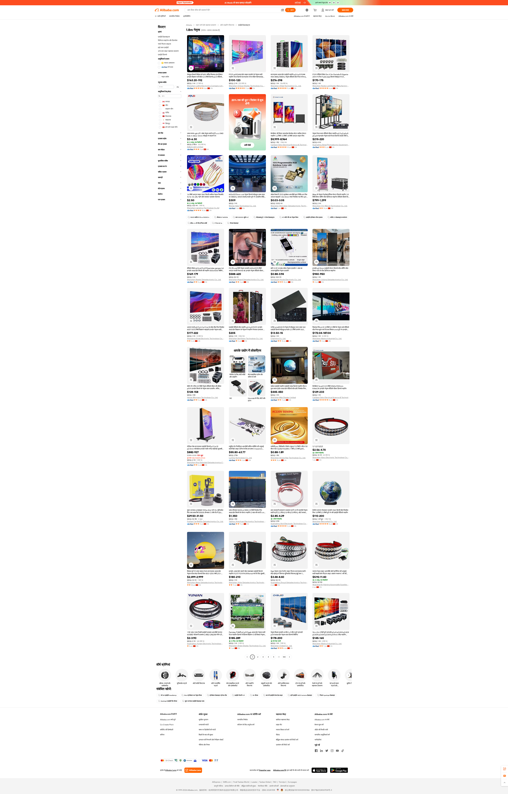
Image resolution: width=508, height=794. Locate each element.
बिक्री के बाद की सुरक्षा (206, 735)
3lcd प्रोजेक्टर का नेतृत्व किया (193, 695)
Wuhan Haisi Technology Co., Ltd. (242, 206)
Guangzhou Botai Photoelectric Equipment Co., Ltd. (331, 145)
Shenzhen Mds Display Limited (283, 397)
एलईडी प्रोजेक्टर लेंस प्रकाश (314, 217)
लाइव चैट (279, 725)
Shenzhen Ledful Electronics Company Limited (205, 86)
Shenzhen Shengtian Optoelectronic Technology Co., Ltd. (289, 206)
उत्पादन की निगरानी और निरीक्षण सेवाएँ (211, 740)
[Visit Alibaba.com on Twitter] (326, 750)
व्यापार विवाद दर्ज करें (282, 730)
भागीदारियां (318, 740)
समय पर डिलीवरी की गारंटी (207, 730)
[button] (282, 10)
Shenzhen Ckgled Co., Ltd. (281, 646)
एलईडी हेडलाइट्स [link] (244, 25)
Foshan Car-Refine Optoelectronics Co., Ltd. (205, 521)
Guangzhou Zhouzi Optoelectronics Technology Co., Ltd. (289, 582)
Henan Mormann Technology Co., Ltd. (202, 397)
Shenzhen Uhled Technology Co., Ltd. (286, 86)
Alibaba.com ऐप (279, 770)
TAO (274, 782)
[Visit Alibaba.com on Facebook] (316, 750)
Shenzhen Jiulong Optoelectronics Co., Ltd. (330, 280)
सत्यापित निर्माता (242, 720)
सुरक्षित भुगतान (203, 720)
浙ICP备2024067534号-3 (321, 790)
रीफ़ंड (278, 735)
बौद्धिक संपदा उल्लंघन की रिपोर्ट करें (287, 740)
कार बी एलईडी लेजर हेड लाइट (274, 695)
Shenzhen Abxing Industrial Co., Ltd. (327, 338)
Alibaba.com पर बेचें (322, 720)
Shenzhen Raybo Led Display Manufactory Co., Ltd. (331, 86)
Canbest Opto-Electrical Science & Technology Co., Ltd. (289, 145)
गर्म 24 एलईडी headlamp (168, 695)
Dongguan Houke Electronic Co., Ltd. (286, 280)
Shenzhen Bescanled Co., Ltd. (324, 521)
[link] (504, 768)
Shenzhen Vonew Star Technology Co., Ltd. (288, 458)
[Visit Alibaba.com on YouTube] (337, 750)
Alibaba (189, 25)
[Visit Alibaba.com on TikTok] (342, 750)
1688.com (227, 782)
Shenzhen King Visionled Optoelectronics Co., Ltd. (205, 462)
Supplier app (265, 770)
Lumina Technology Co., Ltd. (240, 458)
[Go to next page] (289, 657)
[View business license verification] (278, 790)
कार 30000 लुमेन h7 (242, 217)
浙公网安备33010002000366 (297, 790)
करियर (162, 735)
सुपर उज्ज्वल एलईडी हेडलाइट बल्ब (194, 701)
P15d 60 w (218, 223)
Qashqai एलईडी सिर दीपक (169, 701)
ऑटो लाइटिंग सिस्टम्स (227, 25)
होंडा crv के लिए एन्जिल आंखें (198, 223)
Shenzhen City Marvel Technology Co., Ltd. (329, 206)
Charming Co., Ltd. (278, 338)
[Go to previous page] (247, 657)
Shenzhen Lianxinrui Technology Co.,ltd (203, 208)
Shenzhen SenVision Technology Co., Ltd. (246, 338)
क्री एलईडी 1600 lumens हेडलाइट (301, 695)
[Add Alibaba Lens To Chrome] (193, 770)
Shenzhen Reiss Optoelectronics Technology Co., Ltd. (205, 582)
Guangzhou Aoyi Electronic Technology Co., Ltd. (289, 524)
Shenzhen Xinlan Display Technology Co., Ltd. (247, 646)
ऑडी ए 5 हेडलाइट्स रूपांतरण (338, 217)
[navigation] (169, 341)
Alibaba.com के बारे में (168, 714)
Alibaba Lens (170, 770)
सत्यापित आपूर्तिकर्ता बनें (322, 735)
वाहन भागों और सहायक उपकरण (206, 25)
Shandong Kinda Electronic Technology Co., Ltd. (205, 338)
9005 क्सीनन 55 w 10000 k (199, 217)
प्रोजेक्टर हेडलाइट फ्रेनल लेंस (218, 695)
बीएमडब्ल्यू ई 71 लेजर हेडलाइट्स (265, 217)
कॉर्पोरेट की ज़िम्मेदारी (166, 730)
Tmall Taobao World (241, 782)
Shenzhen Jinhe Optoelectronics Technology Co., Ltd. (247, 582)
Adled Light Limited (195, 147)
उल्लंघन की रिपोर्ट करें (283, 745)
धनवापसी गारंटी (204, 725)
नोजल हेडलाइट (234, 223)
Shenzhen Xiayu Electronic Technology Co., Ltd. (331, 457)
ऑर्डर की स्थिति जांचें (321, 730)
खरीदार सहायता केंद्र (283, 720)
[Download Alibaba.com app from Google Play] (339, 770)
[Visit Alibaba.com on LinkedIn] (321, 750)
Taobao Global (265, 782)
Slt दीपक (255, 695)
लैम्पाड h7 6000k (222, 217)
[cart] (316, 10)
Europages (292, 782)
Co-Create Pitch (167, 725)
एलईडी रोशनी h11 (240, 695)
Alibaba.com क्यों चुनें (168, 720)
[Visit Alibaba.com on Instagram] (332, 750)
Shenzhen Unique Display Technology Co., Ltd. (247, 86)
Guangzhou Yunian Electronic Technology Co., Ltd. (205, 644)
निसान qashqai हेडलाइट (327, 695)
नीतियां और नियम (204, 745)
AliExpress (216, 782)
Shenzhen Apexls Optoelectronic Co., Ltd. (204, 280)
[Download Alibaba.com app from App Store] (319, 770)
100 (284, 657)
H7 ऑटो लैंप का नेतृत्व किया (290, 217)
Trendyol (282, 782)
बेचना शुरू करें (319, 725)
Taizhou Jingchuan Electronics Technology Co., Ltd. (247, 521)
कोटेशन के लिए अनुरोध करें (245, 725)
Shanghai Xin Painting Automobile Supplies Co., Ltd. (331, 585)
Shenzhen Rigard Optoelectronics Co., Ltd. (246, 280)
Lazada (254, 782)
